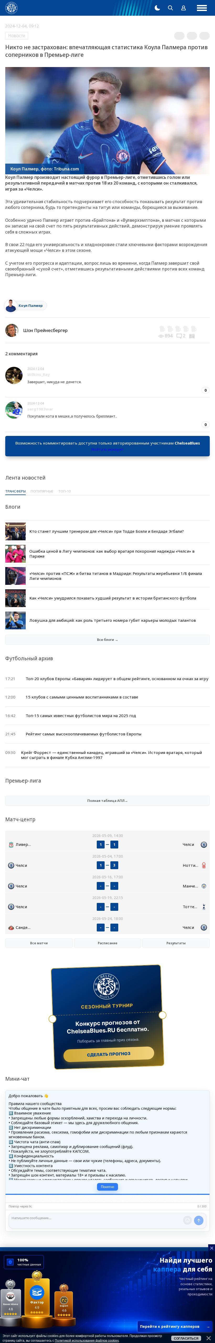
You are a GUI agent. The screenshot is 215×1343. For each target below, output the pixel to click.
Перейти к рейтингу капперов (175, 1326)
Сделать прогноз (109, 1054)
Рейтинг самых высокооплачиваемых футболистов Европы (83, 733)
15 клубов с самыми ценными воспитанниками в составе (82, 697)
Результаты (176, 943)
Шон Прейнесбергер (45, 330)
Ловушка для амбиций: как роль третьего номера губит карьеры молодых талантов (112, 620)
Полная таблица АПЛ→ (107, 800)
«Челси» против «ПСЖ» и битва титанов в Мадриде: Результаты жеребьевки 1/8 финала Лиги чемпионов (115, 576)
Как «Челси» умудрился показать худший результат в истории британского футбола (112, 598)
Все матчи (39, 943)
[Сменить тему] (157, 8)
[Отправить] (198, 1220)
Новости (16, 35)
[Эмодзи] (187, 1220)
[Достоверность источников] (192, 335)
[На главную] (11, 8)
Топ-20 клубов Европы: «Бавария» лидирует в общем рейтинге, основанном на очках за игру (117, 678)
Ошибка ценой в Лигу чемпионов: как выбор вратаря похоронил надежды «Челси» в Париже (112, 553)
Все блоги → (107, 639)
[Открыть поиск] (170, 8)
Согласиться (186, 1338)
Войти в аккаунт (107, 449)
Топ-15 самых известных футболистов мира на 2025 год (81, 715)
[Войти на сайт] (183, 8)
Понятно (107, 1187)
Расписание (107, 943)
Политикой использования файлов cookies (87, 1340)
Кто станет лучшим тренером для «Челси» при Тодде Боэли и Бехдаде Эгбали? (106, 531)
